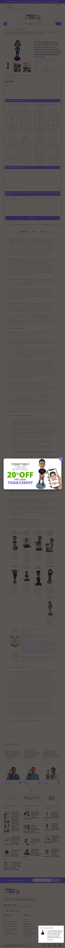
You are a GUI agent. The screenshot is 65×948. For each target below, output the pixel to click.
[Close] (61, 459)
